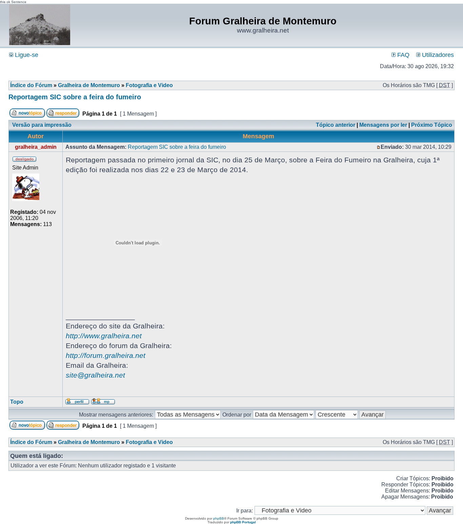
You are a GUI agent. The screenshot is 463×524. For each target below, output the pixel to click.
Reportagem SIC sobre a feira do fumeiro (74, 97)
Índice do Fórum (31, 85)
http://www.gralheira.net (104, 336)
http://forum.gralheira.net (105, 355)
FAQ (402, 55)
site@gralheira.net (95, 375)
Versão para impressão (42, 125)
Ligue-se (25, 55)
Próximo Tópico (431, 125)
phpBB (218, 518)
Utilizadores (437, 55)
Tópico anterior (335, 125)
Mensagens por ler (383, 125)
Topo (16, 402)
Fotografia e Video (149, 85)
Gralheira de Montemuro (89, 85)
